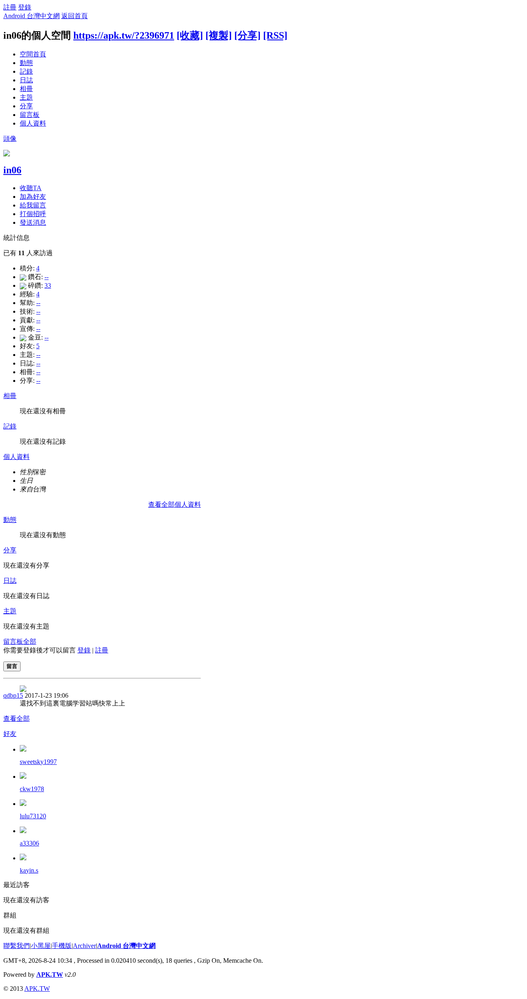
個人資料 (33, 123)
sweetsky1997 (38, 761)
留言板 (30, 114)
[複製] (218, 35)
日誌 (26, 80)
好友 (9, 733)
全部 (29, 641)
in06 (12, 170)
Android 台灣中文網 (31, 15)
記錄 (26, 71)
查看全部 (16, 718)
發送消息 (33, 222)
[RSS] (275, 35)
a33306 (29, 843)
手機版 (62, 945)
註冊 (9, 7)
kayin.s (29, 870)
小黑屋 (41, 945)
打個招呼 (33, 213)
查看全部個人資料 (174, 504)
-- (46, 276)
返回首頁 (74, 15)
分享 (26, 105)
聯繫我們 (16, 945)
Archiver (84, 945)
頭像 (9, 138)
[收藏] (190, 35)
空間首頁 (33, 54)
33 (47, 285)
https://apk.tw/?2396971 (123, 35)
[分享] (247, 35)
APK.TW (49, 974)
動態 (26, 62)
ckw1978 (32, 788)
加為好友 (33, 196)
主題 (26, 97)
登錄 (24, 7)
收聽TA (31, 187)
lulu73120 (33, 816)
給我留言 (33, 205)
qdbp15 (13, 695)
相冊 (26, 88)
